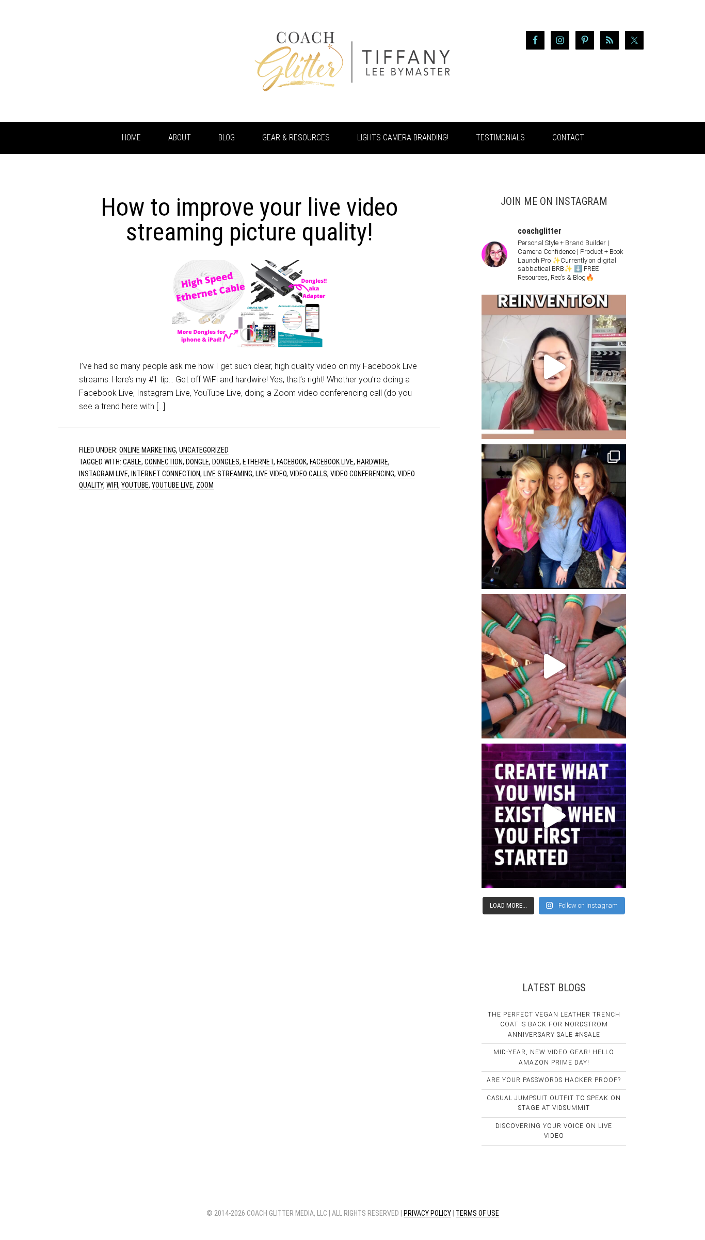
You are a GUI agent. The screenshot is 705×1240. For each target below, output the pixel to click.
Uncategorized (204, 450)
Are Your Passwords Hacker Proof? (554, 1080)
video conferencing (362, 474)
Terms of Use (477, 1213)
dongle (197, 462)
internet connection (165, 474)
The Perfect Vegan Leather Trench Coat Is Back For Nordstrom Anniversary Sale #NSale (554, 1024)
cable (132, 462)
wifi (112, 485)
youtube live (172, 485)
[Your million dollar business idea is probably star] (554, 816)
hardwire (372, 462)
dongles (225, 462)
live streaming (227, 474)
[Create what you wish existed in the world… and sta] (554, 367)
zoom (205, 485)
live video (270, 474)
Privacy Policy (427, 1213)
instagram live (103, 474)
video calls (308, 474)
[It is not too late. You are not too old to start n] (554, 516)
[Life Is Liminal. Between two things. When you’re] (554, 666)
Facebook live (332, 462)
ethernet (258, 462)
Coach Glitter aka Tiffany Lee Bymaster (140, 61)
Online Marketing (147, 450)
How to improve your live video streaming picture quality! (249, 219)
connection (164, 462)
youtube (135, 485)
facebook (292, 462)
